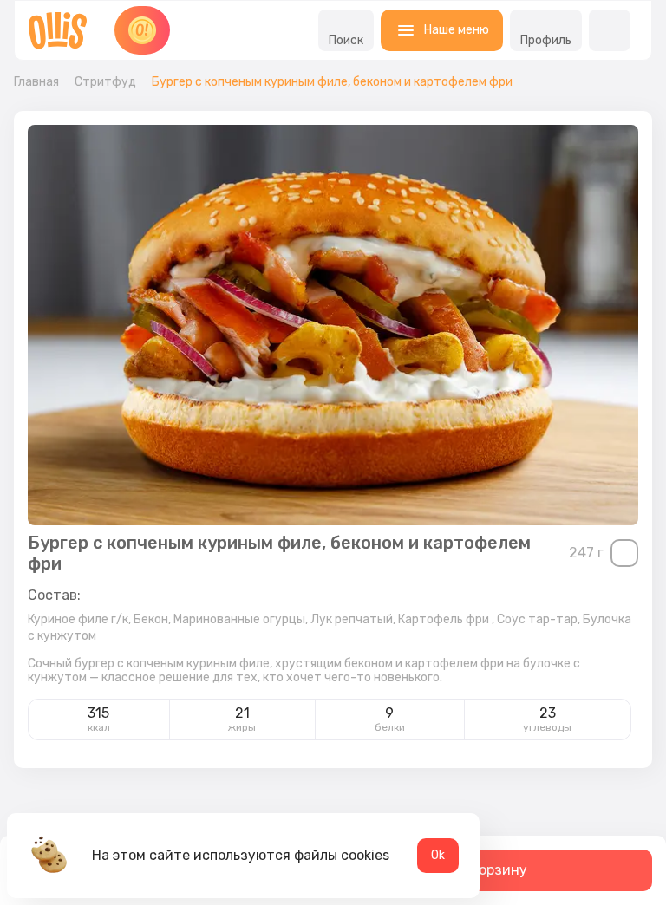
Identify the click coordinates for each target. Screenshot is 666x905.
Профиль (545, 40)
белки (390, 727)
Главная (36, 82)
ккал (99, 727)
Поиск (346, 40)
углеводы (547, 727)
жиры (242, 727)
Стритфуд (105, 82)
